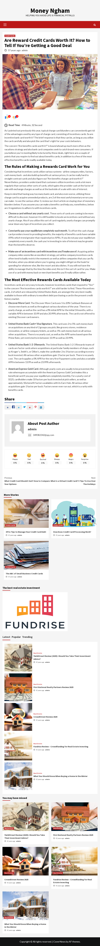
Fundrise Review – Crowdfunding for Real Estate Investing (60, 746)
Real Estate (37, 653)
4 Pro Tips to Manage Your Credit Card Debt (26, 532)
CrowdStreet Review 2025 (45, 716)
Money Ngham (50, 10)
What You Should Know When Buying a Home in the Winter (60, 776)
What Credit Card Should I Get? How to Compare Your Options (27, 481)
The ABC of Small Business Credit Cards (24, 573)
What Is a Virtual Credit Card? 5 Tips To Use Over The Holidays (73, 481)
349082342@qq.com (43, 435)
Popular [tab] (16, 636)
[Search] (94, 24)
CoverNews (59, 941)
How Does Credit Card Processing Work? (72, 532)
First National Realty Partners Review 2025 (53, 687)
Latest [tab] (6, 636)
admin (25, 50)
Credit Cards (10, 36)
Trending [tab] (27, 636)
